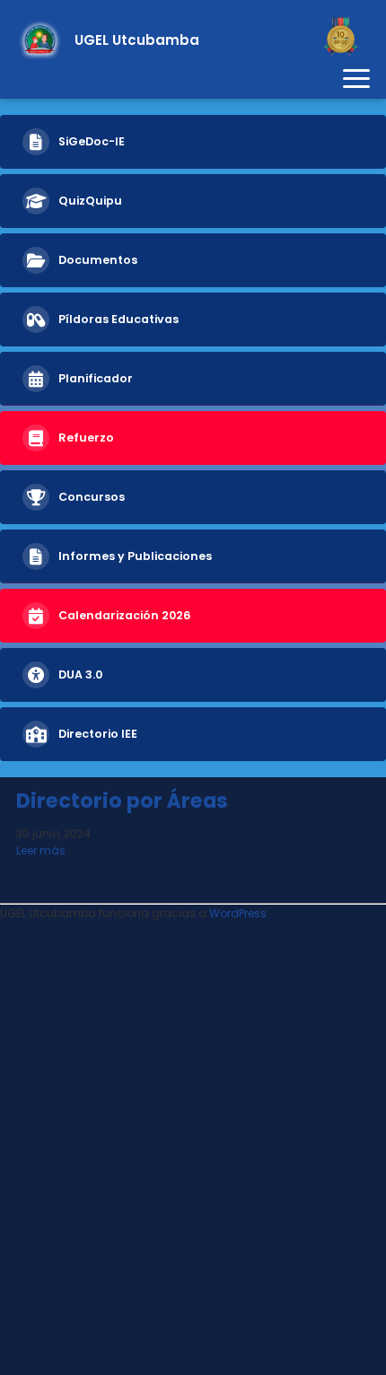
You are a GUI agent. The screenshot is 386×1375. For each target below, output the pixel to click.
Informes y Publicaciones (135, 556)
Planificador (95, 378)
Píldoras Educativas (118, 319)
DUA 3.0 (80, 674)
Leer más (41, 850)
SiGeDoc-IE (91, 141)
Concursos (91, 496)
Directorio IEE (97, 733)
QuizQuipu (90, 200)
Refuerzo (86, 437)
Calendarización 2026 (124, 615)
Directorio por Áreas (122, 800)
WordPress (238, 913)
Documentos (97, 259)
